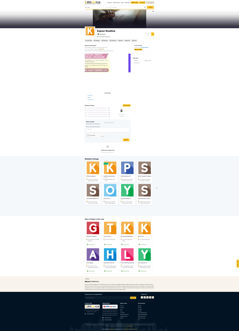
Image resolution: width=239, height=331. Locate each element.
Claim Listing (89, 40)
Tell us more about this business (93, 126)
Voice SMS (140, 309)
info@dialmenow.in (129, 326)
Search (150, 7)
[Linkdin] (147, 297)
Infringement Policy (123, 316)
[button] (134, 2)
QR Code (128, 40)
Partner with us (116, 2)
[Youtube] (150, 297)
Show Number (102, 34)
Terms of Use (134, 329)
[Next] (157, 188)
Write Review (113, 40)
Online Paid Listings (141, 318)
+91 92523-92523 (90, 313)
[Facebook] (142, 297)
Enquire (134, 40)
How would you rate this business (93, 123)
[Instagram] (153, 297)
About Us (122, 305)
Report (121, 40)
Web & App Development (142, 314)
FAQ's (121, 309)
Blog (122, 2)
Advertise (109, 2)
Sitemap (121, 318)
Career (121, 311)
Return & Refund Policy (124, 314)
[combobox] (121, 7)
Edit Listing (105, 40)
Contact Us (122, 307)
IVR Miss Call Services (142, 316)
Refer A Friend (237, 263)
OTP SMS (139, 307)
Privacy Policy (126, 329)
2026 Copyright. (108, 329)
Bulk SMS (139, 305)
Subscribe (133, 297)
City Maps (140, 311)
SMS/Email (97, 40)
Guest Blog (127, 2)
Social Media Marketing (142, 312)
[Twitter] (145, 297)
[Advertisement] (108, 81)
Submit (126, 139)
